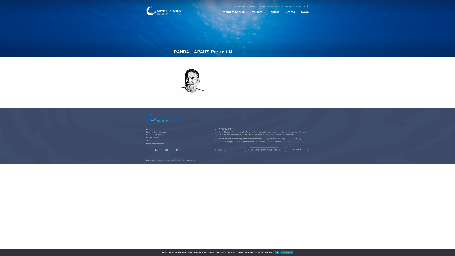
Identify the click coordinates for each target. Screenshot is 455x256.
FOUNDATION (240, 6)
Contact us (290, 6)
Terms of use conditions (165, 160)
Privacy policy (287, 252)
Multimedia (276, 6)
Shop (264, 6)
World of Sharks (234, 11)
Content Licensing (189, 160)
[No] (452, 252)
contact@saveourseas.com (157, 143)
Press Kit (296, 149)
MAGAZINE (254, 6)
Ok (277, 252)
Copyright (178, 160)
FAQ (300, 6)
